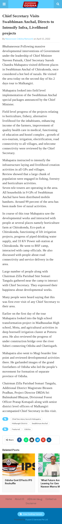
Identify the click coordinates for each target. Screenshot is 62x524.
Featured (16, 429)
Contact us (50, 499)
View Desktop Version (32, 514)
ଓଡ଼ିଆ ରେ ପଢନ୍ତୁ (34, 499)
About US (19, 499)
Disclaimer (31, 503)
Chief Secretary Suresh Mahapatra (26, 419)
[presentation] (54, 474)
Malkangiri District (19, 423)
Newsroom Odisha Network (19, 38)
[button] (4, 4)
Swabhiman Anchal (40, 423)
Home (9, 499)
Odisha (27, 429)
